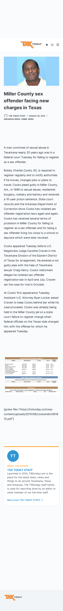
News (31, 119)
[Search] (52, 45)
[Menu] (57, 44)
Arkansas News (12, 119)
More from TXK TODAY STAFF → (25, 500)
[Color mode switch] (47, 45)
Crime (24, 119)
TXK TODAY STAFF (20, 470)
